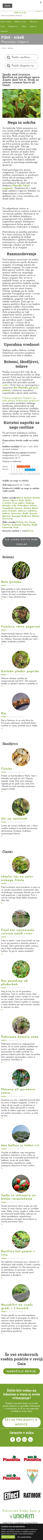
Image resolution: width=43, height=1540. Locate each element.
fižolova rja (29, 398)
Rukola (35, 516)
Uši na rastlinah (14, 818)
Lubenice (32, 511)
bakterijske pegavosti (27, 401)
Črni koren (7, 519)
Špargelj (16, 516)
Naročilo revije (21, 1371)
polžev (5, 385)
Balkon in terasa (20, 22)
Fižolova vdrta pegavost (20, 626)
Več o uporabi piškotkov (24, 1537)
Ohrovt (14, 501)
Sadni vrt (33, 26)
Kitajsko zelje (9, 506)
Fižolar (6, 768)
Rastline (4, 48)
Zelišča (24, 26)
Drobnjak (16, 525)
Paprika (26, 525)
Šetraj (30, 531)
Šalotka (6, 525)
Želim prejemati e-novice (22, 1422)
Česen (32, 522)
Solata (33, 506)
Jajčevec (22, 511)
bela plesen (8, 401)
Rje (3, 713)
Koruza (33, 514)
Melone (6, 514)
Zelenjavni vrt (13, 26)
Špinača (6, 516)
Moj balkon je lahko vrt (20, 1145)
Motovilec (16, 514)
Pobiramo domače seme (20, 1037)
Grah (16, 528)
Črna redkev (18, 503)
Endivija (30, 503)
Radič (25, 514)
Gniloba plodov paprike (20, 671)
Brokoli (27, 498)
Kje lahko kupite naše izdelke (21, 542)
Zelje (21, 501)
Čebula (19, 522)
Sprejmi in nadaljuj (8, 1537)
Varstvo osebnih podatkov (20, 1523)
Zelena (27, 508)
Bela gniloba (11, 582)
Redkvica (26, 516)
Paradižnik (7, 508)
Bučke (28, 501)
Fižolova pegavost (12, 398)
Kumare (18, 508)
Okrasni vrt (34, 22)
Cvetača (6, 503)
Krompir (12, 511)
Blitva (20, 498)
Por (26, 522)
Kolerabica (23, 506)
